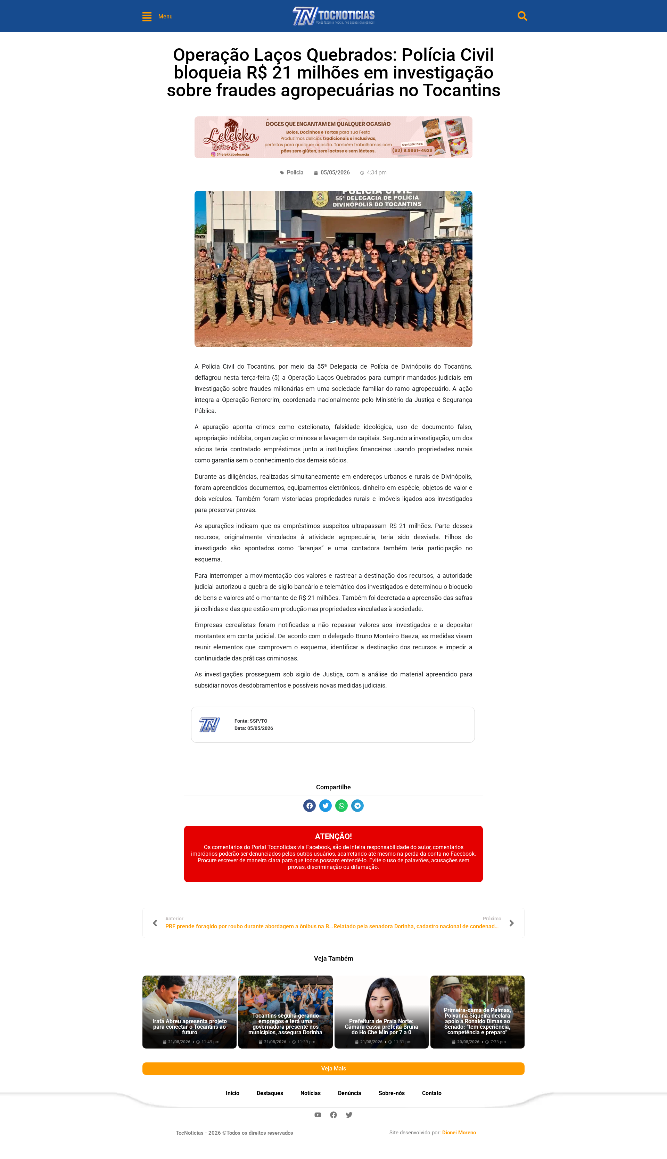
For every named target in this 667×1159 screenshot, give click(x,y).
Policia (295, 172)
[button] (309, 805)
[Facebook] (333, 1115)
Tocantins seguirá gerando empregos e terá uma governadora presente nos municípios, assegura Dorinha (285, 1024)
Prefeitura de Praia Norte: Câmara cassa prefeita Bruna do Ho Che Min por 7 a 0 (381, 1027)
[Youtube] (318, 1115)
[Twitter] (349, 1115)
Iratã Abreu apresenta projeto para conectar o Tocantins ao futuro (190, 1027)
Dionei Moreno (459, 1132)
